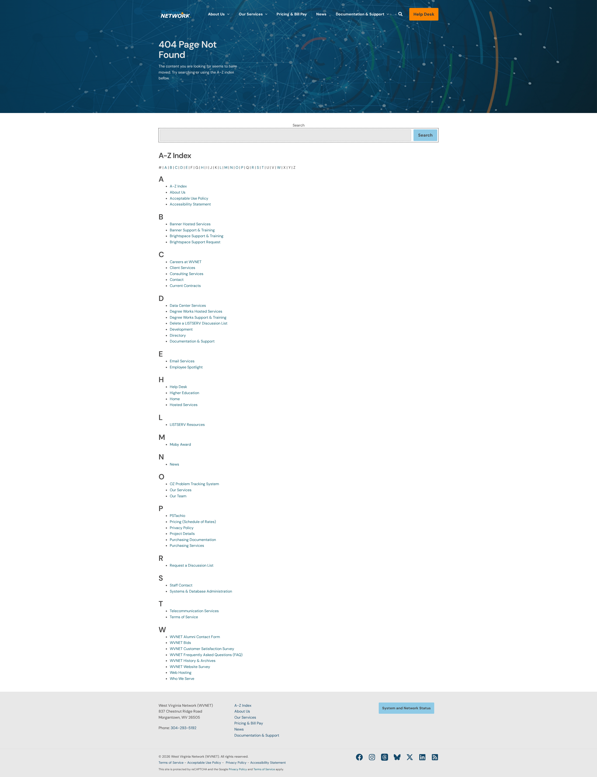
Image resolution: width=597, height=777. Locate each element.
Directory (178, 335)
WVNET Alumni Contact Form (195, 636)
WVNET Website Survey (190, 666)
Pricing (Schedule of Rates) (193, 521)
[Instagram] (371, 757)
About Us (177, 192)
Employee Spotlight (186, 367)
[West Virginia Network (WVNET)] (176, 13)
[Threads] (384, 757)
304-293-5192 (183, 727)
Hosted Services (184, 404)
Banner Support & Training (192, 230)
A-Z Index (178, 186)
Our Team (178, 496)
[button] (227, 14)
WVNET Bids (180, 642)
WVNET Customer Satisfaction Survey (202, 648)
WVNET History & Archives (192, 660)
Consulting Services (186, 273)
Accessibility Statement (190, 204)
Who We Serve (182, 678)
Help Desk (178, 386)
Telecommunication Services (194, 610)
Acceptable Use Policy (189, 198)
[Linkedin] (422, 757)
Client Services (182, 267)
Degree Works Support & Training (198, 317)
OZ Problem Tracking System (194, 483)
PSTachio (177, 515)
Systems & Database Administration (201, 591)
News (174, 464)
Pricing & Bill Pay (248, 723)
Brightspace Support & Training (196, 235)
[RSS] (434, 757)
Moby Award (180, 444)
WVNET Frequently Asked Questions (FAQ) (206, 654)
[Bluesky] (397, 757)
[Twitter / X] (409, 757)
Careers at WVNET (185, 261)
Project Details (182, 533)
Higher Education (184, 392)
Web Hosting (180, 672)
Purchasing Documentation (193, 539)
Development (181, 329)
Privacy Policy (182, 527)
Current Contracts (185, 285)
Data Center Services (188, 305)
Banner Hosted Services (190, 224)
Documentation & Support (192, 341)
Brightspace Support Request (195, 242)
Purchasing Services (187, 545)
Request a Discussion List (191, 565)
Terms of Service (184, 617)
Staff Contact (181, 585)
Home (175, 398)
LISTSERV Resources (187, 424)
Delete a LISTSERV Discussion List (198, 323)
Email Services (182, 361)
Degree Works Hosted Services (196, 311)
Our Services (180, 489)
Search (299, 125)
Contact (177, 279)
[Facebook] (359, 757)
